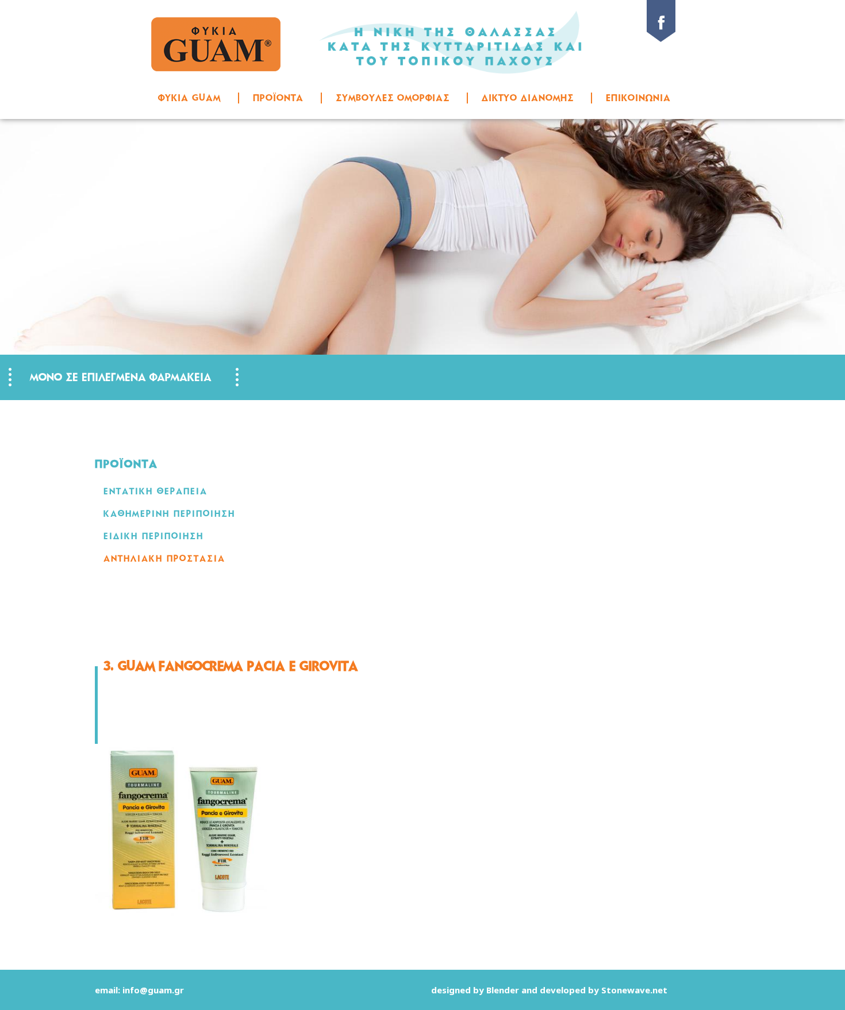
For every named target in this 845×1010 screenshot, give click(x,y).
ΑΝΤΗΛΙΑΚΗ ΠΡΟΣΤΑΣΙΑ (164, 558)
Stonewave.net (634, 990)
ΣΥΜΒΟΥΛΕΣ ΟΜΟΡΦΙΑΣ (393, 97)
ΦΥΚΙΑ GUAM (189, 97)
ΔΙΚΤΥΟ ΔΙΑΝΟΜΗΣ (528, 97)
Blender (502, 990)
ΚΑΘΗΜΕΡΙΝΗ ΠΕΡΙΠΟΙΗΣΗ (169, 513)
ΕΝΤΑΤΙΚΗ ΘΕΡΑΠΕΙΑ (155, 491)
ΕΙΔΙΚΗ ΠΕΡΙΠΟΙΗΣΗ (153, 536)
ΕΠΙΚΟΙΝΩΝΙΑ (638, 97)
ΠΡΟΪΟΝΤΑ (278, 97)
